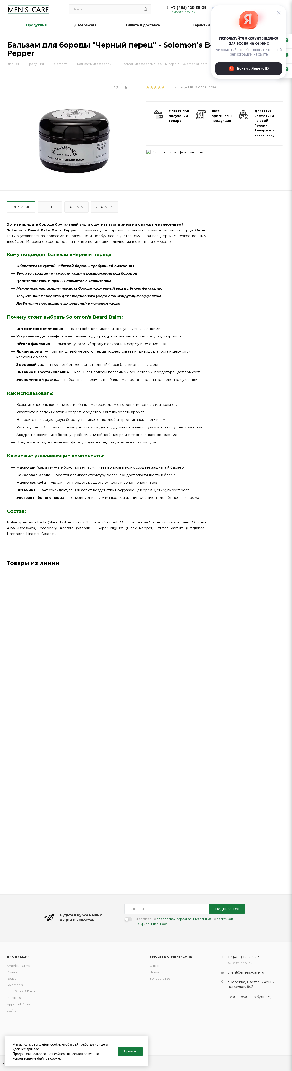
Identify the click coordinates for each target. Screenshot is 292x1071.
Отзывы (49, 206)
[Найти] (145, 9)
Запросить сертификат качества (178, 152)
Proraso (12, 972)
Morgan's (14, 997)
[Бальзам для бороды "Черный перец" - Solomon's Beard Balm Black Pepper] (72, 140)
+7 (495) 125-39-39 (189, 7)
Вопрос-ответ (161, 978)
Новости (156, 972)
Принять (130, 1051)
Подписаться (227, 909)
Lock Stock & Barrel (21, 991)
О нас (154, 965)
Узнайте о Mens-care (171, 956)
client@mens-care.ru (246, 972)
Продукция (18, 956)
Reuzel (12, 978)
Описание (21, 206)
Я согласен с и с (184, 921)
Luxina (11, 1010)
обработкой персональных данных (183, 919)
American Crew (18, 965)
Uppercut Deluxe (20, 1004)
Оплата (76, 206)
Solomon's (15, 985)
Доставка (104, 206)
